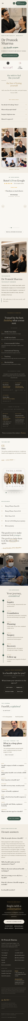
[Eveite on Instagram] (8, 63)
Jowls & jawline (9, 687)
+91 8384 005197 (9, 926)
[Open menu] (2, 3)
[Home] (14, 3)
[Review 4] (12, 227)
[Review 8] (16, 227)
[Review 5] (13, 227)
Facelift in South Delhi (6, 971)
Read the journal (14, 818)
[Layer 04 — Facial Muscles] (14, 493)
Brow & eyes (20, 691)
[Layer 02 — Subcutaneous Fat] (9, 493)
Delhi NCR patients (5, 975)
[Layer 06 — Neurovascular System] (19, 493)
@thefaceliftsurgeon (18, 926)
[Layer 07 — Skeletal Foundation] (22, 493)
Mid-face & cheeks (9, 691)
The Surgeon (4, 952)
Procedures (4, 957)
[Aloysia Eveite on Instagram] (20, 67)
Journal (3, 962)
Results (3, 960)
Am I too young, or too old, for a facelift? (14, 876)
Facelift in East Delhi (6, 973)
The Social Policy (11, 1017)
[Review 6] (14, 227)
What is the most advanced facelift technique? (14, 870)
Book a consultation (20, 3)
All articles (6, 710)
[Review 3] (11, 227)
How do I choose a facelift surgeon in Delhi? (14, 883)
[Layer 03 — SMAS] (11, 493)
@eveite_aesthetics (9, 928)
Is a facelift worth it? (14, 890)
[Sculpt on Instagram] (8, 67)
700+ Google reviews (19, 183)
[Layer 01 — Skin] (6, 493)
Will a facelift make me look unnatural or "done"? (14, 863)
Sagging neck (19, 687)
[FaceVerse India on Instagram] (20, 63)
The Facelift (4, 955)
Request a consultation (10, 55)
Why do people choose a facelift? (14, 838)
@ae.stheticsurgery (19, 928)
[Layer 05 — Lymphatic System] (17, 493)
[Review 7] (15, 227)
